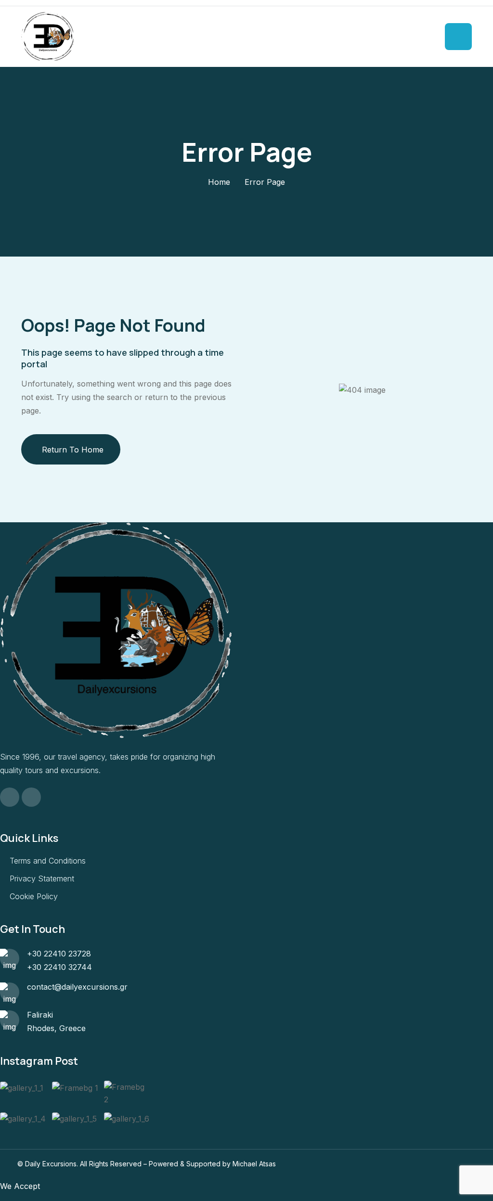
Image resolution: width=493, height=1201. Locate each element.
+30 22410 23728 (59, 953)
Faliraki (40, 1015)
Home (219, 182)
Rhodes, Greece (56, 1028)
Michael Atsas (254, 1164)
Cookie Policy (34, 896)
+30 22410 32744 (59, 967)
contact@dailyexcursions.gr (77, 987)
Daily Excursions (51, 1164)
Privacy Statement (42, 878)
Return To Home (73, 449)
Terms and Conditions (48, 860)
